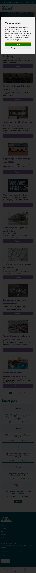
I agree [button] (18, 44)
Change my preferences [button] (18, 48)
